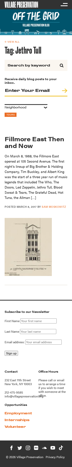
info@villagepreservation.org (24, 396)
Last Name (12, 331)
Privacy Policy (55, 457)
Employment (18, 413)
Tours (11, 114)
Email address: (15, 342)
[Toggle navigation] (63, 4)
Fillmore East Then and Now (34, 142)
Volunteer (15, 426)
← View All (12, 41)
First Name (12, 321)
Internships (17, 420)
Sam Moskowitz (54, 207)
